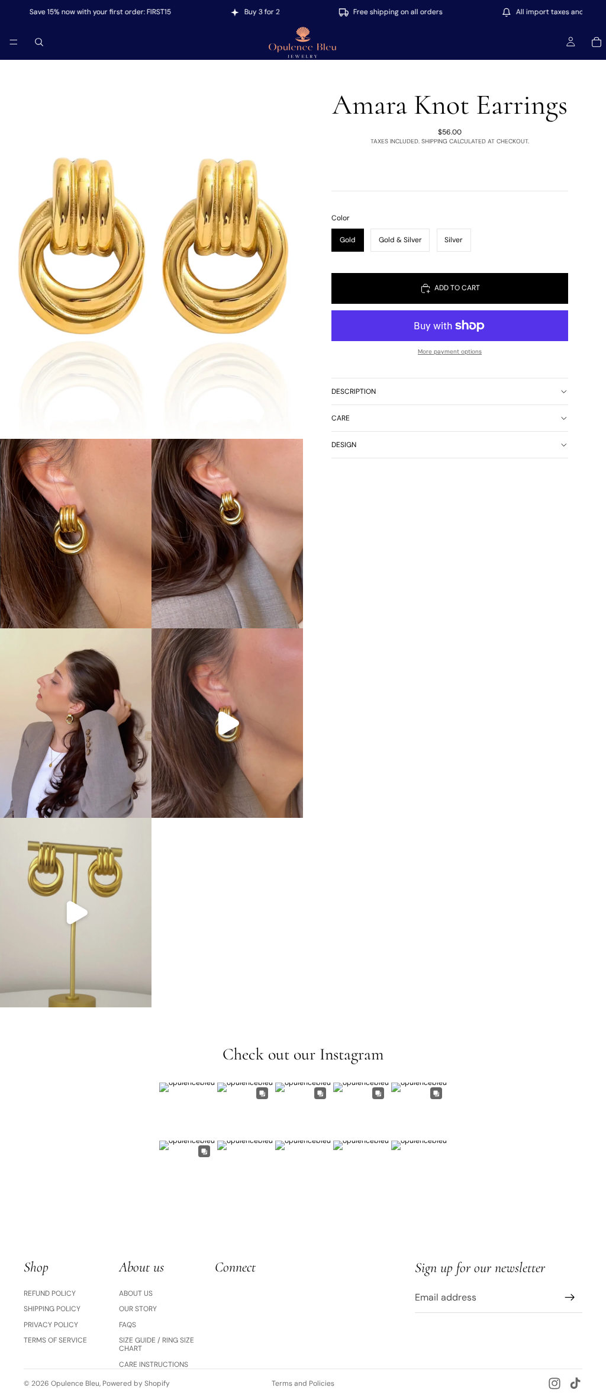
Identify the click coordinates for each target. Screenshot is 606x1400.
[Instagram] (554, 1383)
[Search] (39, 42)
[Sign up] (569, 1297)
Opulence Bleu (75, 1383)
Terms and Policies (303, 1383)
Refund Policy (50, 1293)
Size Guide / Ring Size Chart (156, 1344)
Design (343, 444)
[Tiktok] (575, 1383)
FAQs (127, 1325)
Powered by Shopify (136, 1383)
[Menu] (13, 42)
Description (353, 391)
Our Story (138, 1309)
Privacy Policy (51, 1325)
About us (136, 1293)
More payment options (450, 351)
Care (340, 418)
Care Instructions (153, 1364)
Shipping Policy (52, 1309)
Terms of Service (55, 1340)
